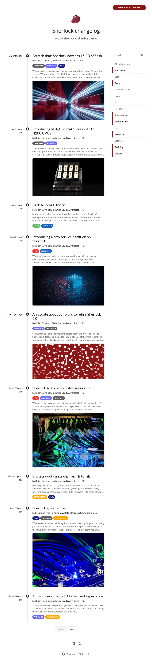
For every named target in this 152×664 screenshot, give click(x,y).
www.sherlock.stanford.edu (76, 38)
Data (117, 83)
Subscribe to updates (129, 7)
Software (119, 140)
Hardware (120, 108)
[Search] (142, 55)
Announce (120, 70)
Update (118, 153)
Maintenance (121, 121)
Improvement (121, 115)
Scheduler (120, 134)
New (117, 128)
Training (119, 147)
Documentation (122, 89)
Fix (116, 102)
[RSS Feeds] (79, 643)
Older (72, 629)
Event (118, 96)
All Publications (122, 64)
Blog (117, 76)
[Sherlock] (76, 19)
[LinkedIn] (75, 643)
